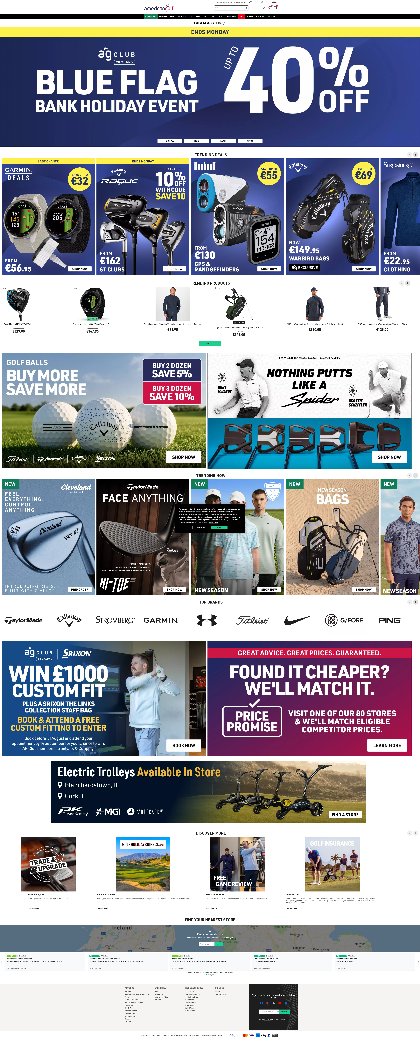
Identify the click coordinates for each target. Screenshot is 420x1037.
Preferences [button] (213, 522)
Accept (219, 528)
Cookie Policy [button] (223, 520)
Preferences (201, 528)
